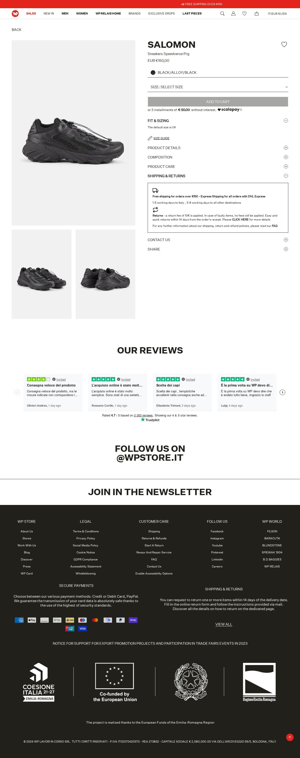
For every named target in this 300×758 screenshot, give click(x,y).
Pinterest (217, 552)
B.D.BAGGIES (272, 559)
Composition (160, 157)
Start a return (154, 545)
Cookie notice (86, 552)
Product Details (164, 148)
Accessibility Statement (85, 566)
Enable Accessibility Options (153, 573)
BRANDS (135, 13)
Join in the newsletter (150, 492)
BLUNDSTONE (272, 545)
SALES (31, 13)
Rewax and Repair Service (154, 552)
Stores (26, 538)
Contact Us (154, 566)
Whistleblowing (86, 573)
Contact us (159, 240)
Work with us (27, 545)
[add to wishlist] (284, 44)
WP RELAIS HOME (108, 13)
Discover (27, 559)
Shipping (154, 531)
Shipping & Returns (166, 176)
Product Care (161, 166)
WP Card (27, 573)
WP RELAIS (272, 566)
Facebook (217, 531)
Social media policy (85, 545)
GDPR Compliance (86, 559)
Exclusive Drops (161, 13)
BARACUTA (272, 538)
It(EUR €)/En (277, 14)
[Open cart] (256, 13)
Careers (217, 566)
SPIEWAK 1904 (272, 552)
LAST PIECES (192, 13)
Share (154, 249)
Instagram (217, 538)
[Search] (222, 13)
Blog (27, 552)
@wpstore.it (150, 457)
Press (26, 566)
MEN (65, 13)
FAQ (154, 559)
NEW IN (49, 13)
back (17, 29)
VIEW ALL (223, 624)
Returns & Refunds (154, 538)
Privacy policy (85, 538)
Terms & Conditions (86, 531)
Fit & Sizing (158, 120)
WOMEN (82, 13)
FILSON (272, 531)
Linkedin (217, 559)
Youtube (217, 545)
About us (27, 531)
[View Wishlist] (245, 13)
